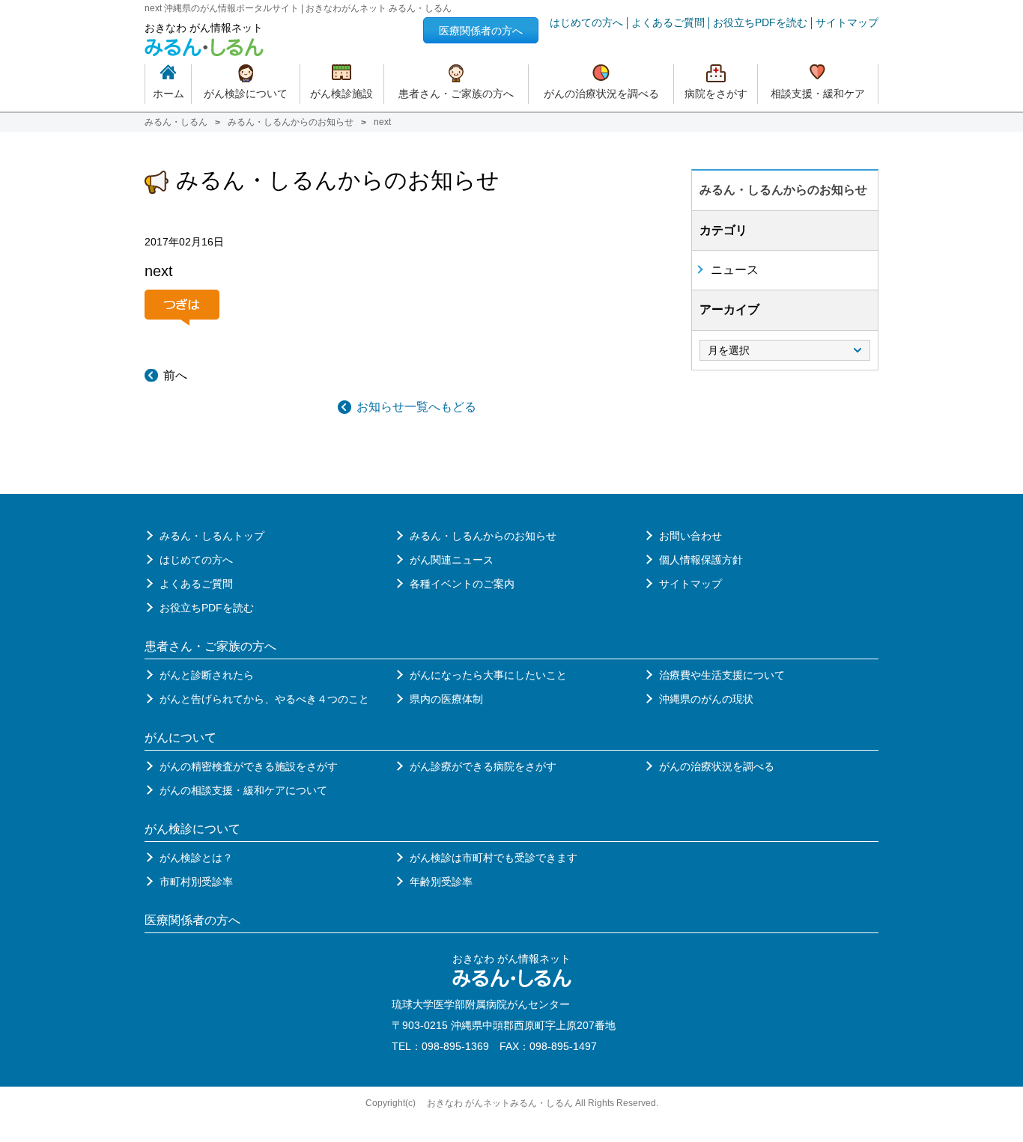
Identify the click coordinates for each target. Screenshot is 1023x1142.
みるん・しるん (176, 122)
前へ (175, 375)
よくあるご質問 (668, 22)
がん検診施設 (341, 94)
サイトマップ (847, 22)
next (159, 271)
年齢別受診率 (441, 882)
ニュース (735, 269)
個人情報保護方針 (701, 560)
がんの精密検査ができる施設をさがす (249, 766)
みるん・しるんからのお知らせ (290, 122)
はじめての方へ (586, 22)
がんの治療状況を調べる (601, 94)
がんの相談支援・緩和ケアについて (243, 790)
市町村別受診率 (196, 882)
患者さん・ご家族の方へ (456, 94)
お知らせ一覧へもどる (416, 406)
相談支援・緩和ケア (818, 94)
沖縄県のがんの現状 (706, 699)
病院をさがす (715, 94)
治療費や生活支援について (722, 675)
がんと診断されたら (207, 675)
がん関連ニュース (452, 560)
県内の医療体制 (446, 699)
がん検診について (246, 94)
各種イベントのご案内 (462, 584)
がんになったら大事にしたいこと (488, 675)
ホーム (168, 94)
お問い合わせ (690, 536)
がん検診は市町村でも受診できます (493, 858)
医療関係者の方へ (481, 31)
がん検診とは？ (196, 858)
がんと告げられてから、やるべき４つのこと (264, 699)
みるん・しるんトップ (212, 536)
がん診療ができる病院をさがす (483, 766)
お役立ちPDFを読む (760, 22)
